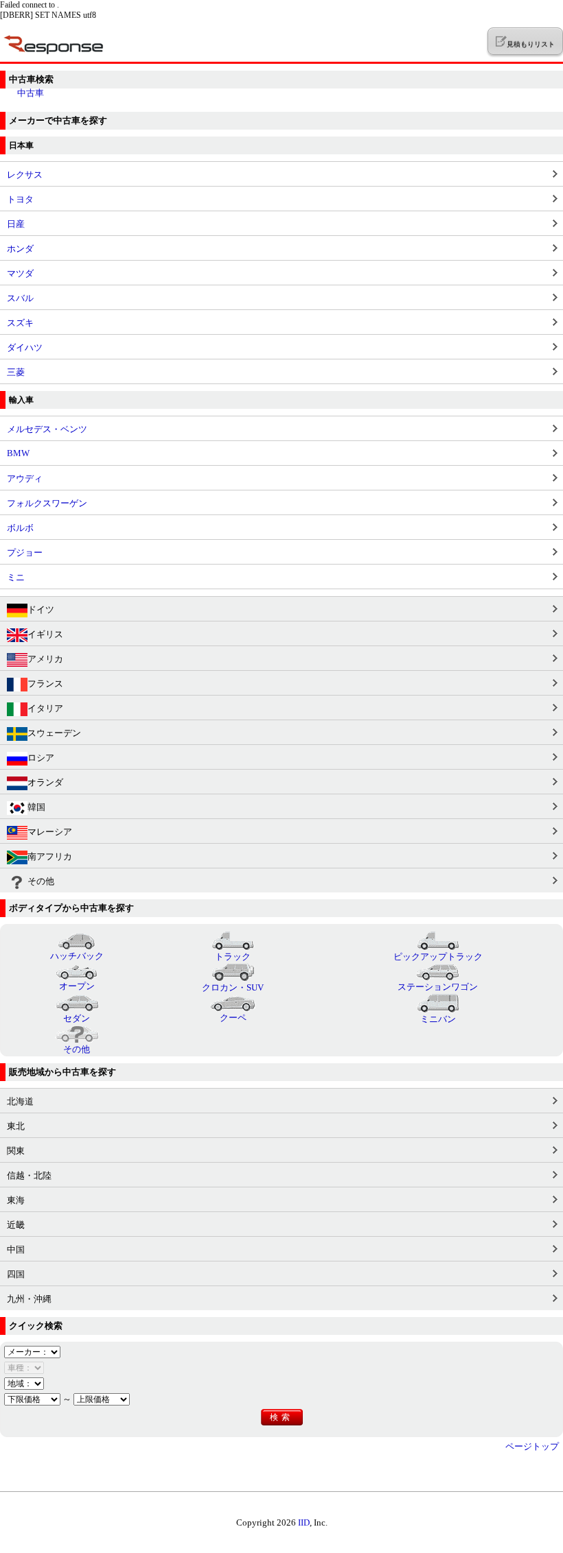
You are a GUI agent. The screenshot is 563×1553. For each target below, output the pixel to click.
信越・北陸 (29, 1175)
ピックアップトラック (438, 956)
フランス (45, 683)
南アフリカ (49, 856)
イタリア (45, 708)
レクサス (25, 174)
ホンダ (20, 249)
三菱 (16, 372)
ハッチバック (77, 956)
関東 (16, 1151)
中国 (16, 1249)
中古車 (30, 93)
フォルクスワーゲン (47, 503)
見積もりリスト (530, 44)
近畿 (16, 1225)
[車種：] (24, 1367)
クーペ (233, 1017)
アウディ (25, 478)
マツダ (20, 273)
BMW (18, 453)
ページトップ (532, 1446)
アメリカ (45, 659)
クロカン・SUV (233, 987)
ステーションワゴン (438, 987)
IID (304, 1522)
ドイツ (40, 609)
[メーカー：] (32, 1352)
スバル (20, 298)
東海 (16, 1200)
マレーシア (49, 832)
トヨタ (20, 199)
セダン (76, 1018)
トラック (233, 956)
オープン (77, 986)
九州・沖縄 (29, 1299)
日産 (16, 224)
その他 (40, 881)
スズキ (20, 323)
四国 (16, 1274)
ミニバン (438, 1019)
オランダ (45, 782)
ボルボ (20, 528)
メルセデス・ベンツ (47, 429)
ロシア (40, 757)
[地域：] (24, 1383)
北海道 (20, 1101)
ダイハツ (25, 347)
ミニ (16, 577)
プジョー (25, 552)
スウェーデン (54, 733)
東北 (16, 1126)
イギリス (45, 634)
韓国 (36, 807)
